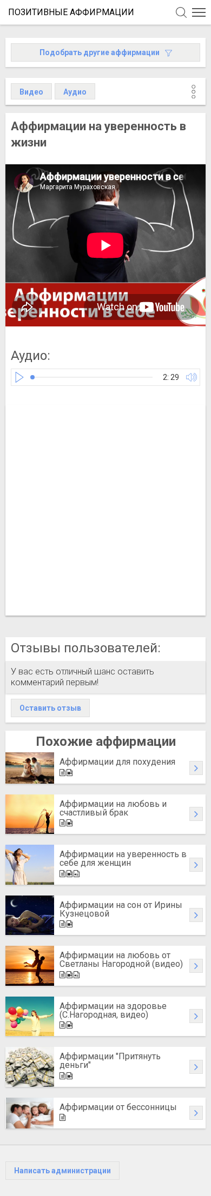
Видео (31, 92)
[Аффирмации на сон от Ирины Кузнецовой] (29, 916)
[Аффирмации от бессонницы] (29, 1113)
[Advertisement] (105, 510)
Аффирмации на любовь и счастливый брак (113, 808)
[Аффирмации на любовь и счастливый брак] (29, 814)
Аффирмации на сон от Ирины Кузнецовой (121, 909)
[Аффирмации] (29, 1067)
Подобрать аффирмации (99, 52)
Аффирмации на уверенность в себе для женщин (123, 858)
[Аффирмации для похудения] (29, 768)
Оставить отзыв (50, 708)
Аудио (75, 92)
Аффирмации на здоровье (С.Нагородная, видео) (113, 1010)
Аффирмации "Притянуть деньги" (110, 1060)
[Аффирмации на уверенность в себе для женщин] (29, 865)
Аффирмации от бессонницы (118, 1107)
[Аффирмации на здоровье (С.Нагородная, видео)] (29, 1017)
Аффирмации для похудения (117, 762)
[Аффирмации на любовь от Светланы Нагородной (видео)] (29, 966)
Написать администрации (62, 1170)
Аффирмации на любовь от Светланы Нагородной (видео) (121, 959)
